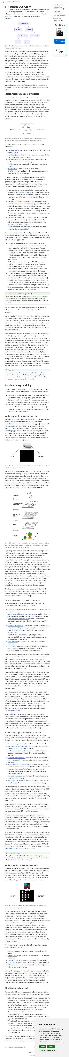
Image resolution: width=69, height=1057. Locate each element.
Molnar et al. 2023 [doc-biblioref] (11, 849)
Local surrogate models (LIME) (18, 619)
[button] (4, 2)
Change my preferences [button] (48, 1050)
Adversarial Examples (15, 962)
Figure (12, 16)
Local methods (31, 591)
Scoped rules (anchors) (15, 626)
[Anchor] (48, 23)
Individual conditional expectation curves (22, 614)
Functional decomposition (16, 758)
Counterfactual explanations (17, 635)
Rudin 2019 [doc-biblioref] (16, 710)
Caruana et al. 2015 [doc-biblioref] (22, 229)
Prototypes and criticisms (16, 781)
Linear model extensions (16, 160)
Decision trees (12, 164)
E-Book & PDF (61, 49)
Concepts (11, 960)
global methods (30, 594)
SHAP (10, 646)
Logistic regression (14, 155)
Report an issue (58, 20)
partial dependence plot (19, 744)
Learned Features (14, 951)
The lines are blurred (60, 15)
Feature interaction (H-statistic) (19, 751)
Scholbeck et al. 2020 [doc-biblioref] (12, 426)
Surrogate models (14, 776)
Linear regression (14, 150)
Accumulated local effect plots (18, 746)
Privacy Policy (31, 1052)
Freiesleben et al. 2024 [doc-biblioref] (26, 849)
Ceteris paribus (13, 610)
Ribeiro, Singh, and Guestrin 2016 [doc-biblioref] (16, 555)
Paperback (62, 41)
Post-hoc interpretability (58, 12)
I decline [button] (50, 1046)
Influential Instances (15, 965)
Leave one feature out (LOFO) (18, 769)
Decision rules (12, 169)
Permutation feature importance (19, 765)
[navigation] (42, 2)
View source (57, 18)
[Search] (64, 2)
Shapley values (13, 642)
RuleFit (10, 171)
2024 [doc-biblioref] (17, 202)
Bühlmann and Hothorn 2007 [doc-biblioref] (18, 224)
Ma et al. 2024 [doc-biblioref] (24, 192)
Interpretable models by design (59, 8)
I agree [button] (43, 1046)
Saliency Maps (12, 956)
